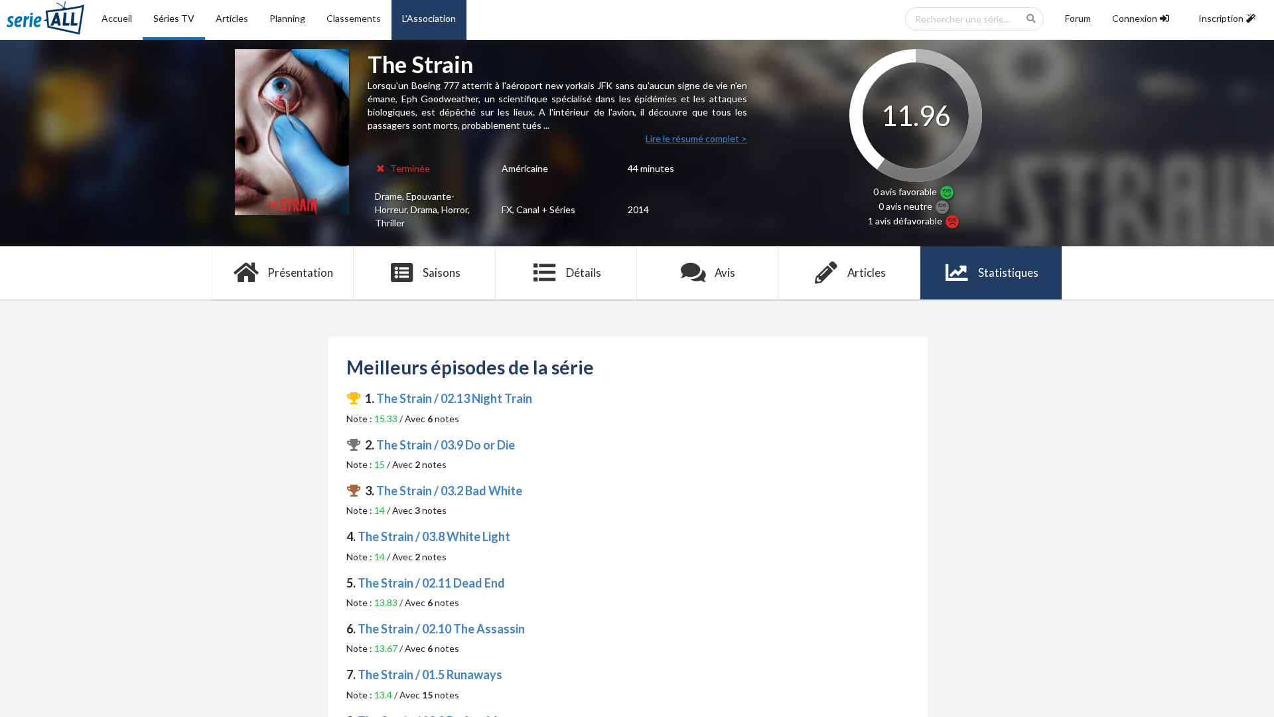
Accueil (117, 18)
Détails (583, 272)
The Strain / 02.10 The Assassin (441, 628)
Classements (353, 18)
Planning (287, 18)
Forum (1078, 18)
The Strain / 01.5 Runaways (430, 674)
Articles (232, 18)
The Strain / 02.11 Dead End (431, 583)
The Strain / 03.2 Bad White (449, 490)
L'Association (429, 18)
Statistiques (1008, 272)
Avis (725, 272)
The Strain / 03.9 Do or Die (445, 445)
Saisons (441, 272)
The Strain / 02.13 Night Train (454, 398)
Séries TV (173, 18)
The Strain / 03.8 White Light (434, 536)
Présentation (300, 272)
